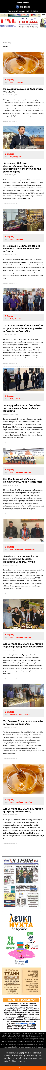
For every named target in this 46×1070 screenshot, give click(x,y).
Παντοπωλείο (19, 399)
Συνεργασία (19, 549)
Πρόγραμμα (19, 82)
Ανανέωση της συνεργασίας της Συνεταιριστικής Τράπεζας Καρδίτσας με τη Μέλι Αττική (21, 559)
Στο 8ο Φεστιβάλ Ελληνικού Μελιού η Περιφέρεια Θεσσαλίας (23, 810)
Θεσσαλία (13, 714)
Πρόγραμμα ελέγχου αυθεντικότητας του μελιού (23, 90)
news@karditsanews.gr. (37, 1039)
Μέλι (11, 82)
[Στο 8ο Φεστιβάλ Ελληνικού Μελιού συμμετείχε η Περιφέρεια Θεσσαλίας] (20, 614)
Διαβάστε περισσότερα (9, 121)
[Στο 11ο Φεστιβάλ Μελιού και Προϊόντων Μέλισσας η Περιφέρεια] (20, 456)
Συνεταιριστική (30, 549)
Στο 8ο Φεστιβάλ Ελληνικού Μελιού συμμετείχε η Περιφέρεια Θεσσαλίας (23, 645)
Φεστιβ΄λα (28, 802)
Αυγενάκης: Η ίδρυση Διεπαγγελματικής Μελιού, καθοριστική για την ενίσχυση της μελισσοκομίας (22, 167)
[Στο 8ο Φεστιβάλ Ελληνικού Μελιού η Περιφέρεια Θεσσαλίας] (20, 779)
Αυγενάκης (14, 156)
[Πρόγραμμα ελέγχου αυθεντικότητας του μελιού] (20, 63)
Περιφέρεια (19, 239)
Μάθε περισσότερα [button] (19, 1061)
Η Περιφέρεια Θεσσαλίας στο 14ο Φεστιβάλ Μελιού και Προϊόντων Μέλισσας (21, 249)
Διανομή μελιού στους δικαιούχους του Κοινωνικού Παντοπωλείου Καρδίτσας (22, 408)
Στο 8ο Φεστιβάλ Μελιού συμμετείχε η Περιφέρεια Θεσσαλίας (23, 722)
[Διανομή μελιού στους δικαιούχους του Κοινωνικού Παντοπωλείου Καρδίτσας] (20, 379)
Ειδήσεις (9, 79)
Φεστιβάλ (18, 319)
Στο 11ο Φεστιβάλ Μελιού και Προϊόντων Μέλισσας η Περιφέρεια (22, 480)
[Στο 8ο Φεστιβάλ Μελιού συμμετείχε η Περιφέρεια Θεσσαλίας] (20, 695)
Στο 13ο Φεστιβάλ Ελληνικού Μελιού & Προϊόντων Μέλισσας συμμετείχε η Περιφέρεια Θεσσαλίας (23, 328)
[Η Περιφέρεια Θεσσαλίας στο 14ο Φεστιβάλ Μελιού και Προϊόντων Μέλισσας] (20, 220)
